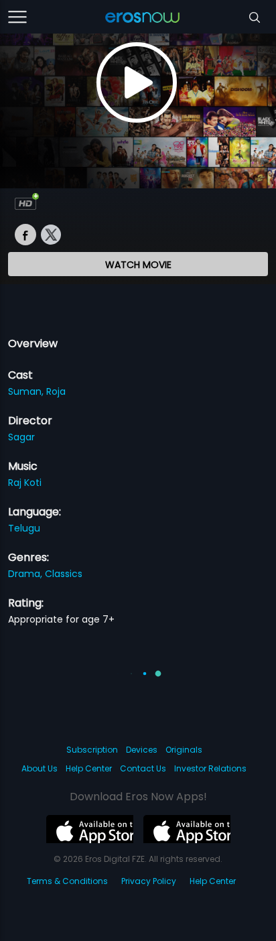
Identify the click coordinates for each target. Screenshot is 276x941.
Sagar (21, 437)
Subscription (92, 749)
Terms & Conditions (67, 881)
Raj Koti (25, 482)
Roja (56, 391)
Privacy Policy (148, 881)
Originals (183, 749)
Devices (141, 749)
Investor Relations (210, 768)
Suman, (27, 391)
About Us (39, 768)
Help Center (89, 768)
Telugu (24, 528)
